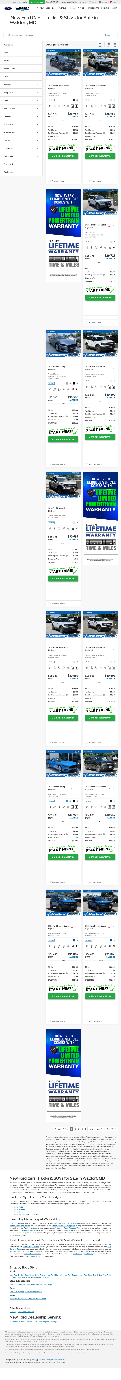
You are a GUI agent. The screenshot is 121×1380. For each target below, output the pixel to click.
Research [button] (105, 8)
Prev (66, 1129)
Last (99, 1129)
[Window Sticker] (76, 106)
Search (107, 35)
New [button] (41, 8)
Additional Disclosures (58, 1360)
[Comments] (72, 106)
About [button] (114, 8)
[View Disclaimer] (68, 105)
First (58, 1129)
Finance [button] (81, 8)
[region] (63, 133)
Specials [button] (72, 8)
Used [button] (48, 8)
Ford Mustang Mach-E (33, 1292)
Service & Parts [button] (92, 8)
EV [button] (53, 8)
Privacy (34, 1360)
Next (91, 1129)
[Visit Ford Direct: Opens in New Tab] (62, 1362)
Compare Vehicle (58, 181)
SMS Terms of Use (44, 1360)
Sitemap (28, 1360)
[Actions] (76, 87)
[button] (78, 62)
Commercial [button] (61, 8)
